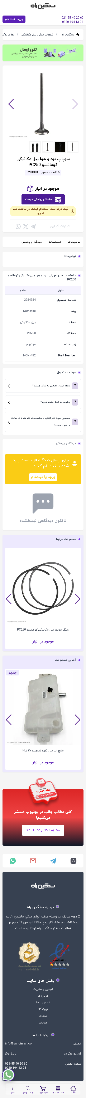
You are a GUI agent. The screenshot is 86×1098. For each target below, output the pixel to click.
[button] (11, 104)
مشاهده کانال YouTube (43, 830)
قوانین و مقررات (43, 989)
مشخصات (54, 242)
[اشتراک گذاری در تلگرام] (33, 226)
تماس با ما (43, 1003)
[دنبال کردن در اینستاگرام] (73, 861)
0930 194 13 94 (15, 1068)
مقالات (43, 1023)
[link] (43, 52)
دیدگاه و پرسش (32, 242)
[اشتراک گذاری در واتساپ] (18, 226)
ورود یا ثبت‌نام (43, 477)
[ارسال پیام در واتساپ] (13, 861)
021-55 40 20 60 (16, 1064)
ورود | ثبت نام (14, 19)
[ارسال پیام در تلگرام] (53, 861)
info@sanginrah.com (19, 1044)
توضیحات (74, 242)
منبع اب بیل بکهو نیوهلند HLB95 (43, 751)
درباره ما (43, 996)
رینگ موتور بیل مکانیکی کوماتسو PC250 (43, 630)
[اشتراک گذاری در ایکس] (25, 226)
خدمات (43, 1016)
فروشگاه (43, 1009)
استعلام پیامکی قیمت (39, 199)
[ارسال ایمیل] (33, 861)
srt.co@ (10, 1054)
